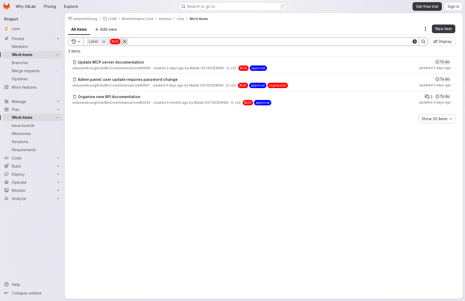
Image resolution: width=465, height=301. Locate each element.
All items (79, 29)
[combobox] (436, 119)
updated (435, 68)
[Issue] (74, 62)
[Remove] (124, 41)
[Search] (423, 41)
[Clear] (414, 41)
